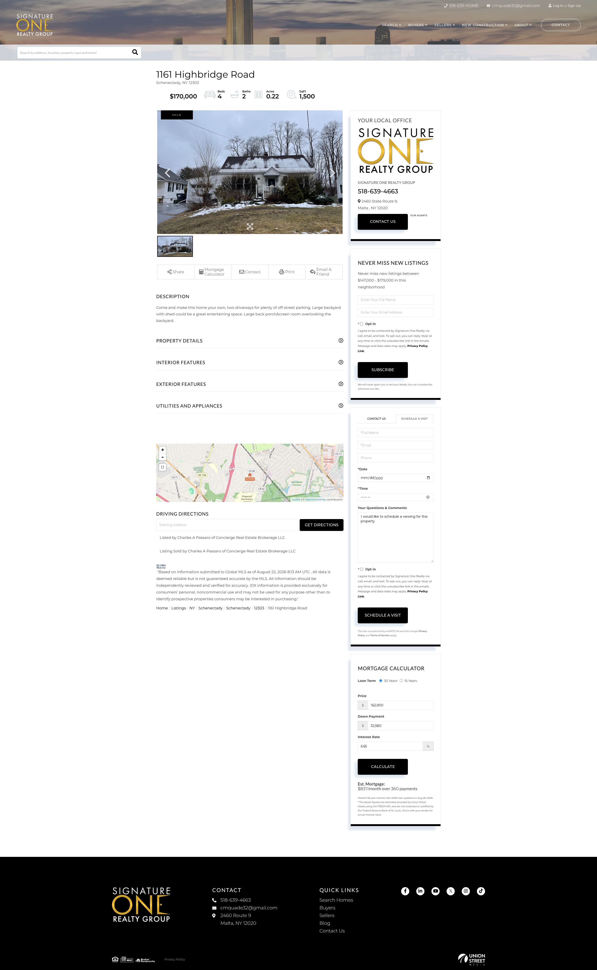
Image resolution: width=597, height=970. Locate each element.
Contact (561, 25)
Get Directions (321, 525)
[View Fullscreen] (162, 467)
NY (192, 608)
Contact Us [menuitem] (332, 931)
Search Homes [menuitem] (336, 900)
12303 (259, 608)
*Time (363, 488)
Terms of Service (380, 635)
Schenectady (210, 608)
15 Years (410, 681)
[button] (135, 52)
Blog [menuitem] (324, 923)
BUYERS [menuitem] (416, 25)
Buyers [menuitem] (327, 908)
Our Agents (418, 215)
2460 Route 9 (238, 919)
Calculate (383, 766)
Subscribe (382, 370)
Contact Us (383, 222)
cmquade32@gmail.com (515, 5)
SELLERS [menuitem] (442, 25)
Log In (557, 5)
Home (162, 608)
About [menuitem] (521, 25)
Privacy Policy (174, 959)
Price (362, 696)
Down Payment (371, 716)
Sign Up (574, 5)
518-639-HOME (463, 5)
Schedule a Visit (414, 419)
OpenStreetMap (315, 499)
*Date (362, 469)
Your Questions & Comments (382, 508)
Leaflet (296, 499)
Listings (178, 608)
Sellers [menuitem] (326, 915)
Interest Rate (369, 737)
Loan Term (367, 681)
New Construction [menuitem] (483, 25)
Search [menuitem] (390, 25)
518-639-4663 (378, 191)
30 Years (390, 681)
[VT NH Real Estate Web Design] (471, 959)
